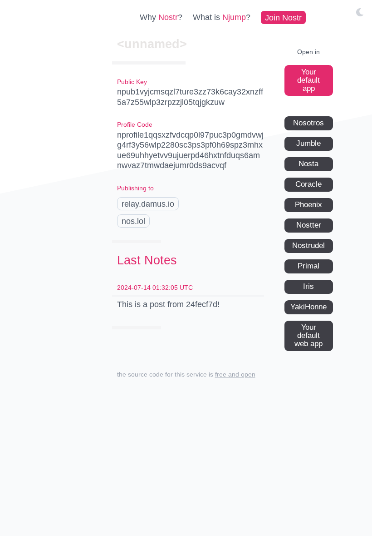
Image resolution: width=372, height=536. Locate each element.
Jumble (308, 143)
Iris (308, 286)
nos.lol (133, 221)
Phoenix (308, 204)
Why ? (161, 17)
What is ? (221, 17)
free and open (235, 374)
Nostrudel (308, 245)
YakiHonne (308, 307)
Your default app (308, 80)
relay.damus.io (148, 203)
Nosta (308, 163)
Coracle (308, 184)
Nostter (308, 225)
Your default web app (308, 335)
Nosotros (308, 123)
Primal (308, 266)
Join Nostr (283, 17)
